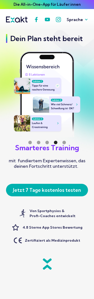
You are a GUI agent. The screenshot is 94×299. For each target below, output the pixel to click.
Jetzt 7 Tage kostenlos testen (47, 190)
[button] (75, 19)
